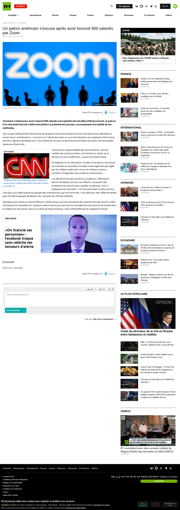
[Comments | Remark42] (60, 305)
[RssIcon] (156, 6)
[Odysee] (141, 6)
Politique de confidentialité (12, 483)
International (35, 15)
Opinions (109, 15)
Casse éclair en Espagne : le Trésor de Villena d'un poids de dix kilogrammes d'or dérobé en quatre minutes (157, 370)
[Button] (175, 6)
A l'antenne (149, 15)
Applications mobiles (10, 495)
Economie (128, 15)
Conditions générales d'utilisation (15, 480)
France (90, 15)
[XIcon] (146, 6)
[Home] (7, 6)
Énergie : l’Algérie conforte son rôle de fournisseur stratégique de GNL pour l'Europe (157, 277)
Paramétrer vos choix (11, 486)
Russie (55, 15)
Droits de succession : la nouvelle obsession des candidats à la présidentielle (155, 111)
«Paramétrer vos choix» (101, 505)
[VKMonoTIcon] (137, 6)
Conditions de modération (12, 489)
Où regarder (124, 6)
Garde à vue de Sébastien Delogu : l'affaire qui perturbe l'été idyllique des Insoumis (156, 81)
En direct (20, 6)
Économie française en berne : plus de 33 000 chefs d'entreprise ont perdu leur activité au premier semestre (157, 248)
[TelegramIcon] (151, 6)
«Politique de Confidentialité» (75, 508)
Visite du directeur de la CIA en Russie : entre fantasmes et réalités (147, 333)
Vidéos (169, 15)
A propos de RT (8, 476)
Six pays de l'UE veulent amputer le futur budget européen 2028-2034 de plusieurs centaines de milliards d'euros (158, 394)
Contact (6, 492)
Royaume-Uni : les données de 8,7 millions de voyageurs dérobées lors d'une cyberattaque (156, 166)
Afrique (73, 15)
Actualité (12, 15)
